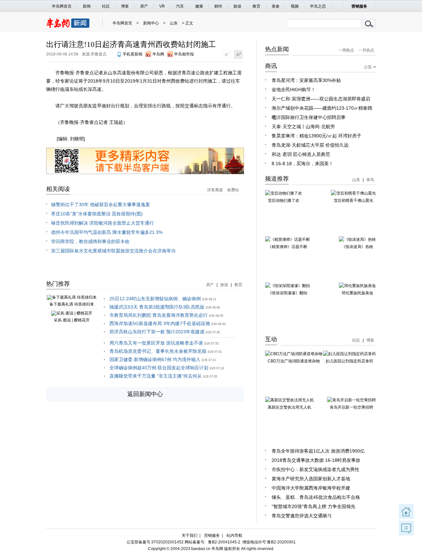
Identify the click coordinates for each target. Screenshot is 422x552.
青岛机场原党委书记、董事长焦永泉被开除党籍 (157, 351)
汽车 (180, 6)
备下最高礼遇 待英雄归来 (71, 304)
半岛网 (158, 54)
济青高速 (215, 190)
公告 (368, 67)
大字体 (238, 54)
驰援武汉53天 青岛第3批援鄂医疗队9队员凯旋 (156, 307)
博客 (125, 6)
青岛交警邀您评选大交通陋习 (302, 515)
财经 (218, 6)
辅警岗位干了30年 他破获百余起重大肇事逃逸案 (100, 204)
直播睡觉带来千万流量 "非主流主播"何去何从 (155, 376)
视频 (295, 6)
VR (162, 6)
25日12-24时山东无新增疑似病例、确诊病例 (155, 298)
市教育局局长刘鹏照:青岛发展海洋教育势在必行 (158, 315)
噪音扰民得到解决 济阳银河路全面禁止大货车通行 (102, 223)
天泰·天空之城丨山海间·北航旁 (303, 126)
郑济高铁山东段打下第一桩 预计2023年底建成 (156, 331)
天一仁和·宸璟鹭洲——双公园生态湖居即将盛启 (321, 98)
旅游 (237, 6)
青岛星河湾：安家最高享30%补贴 (306, 80)
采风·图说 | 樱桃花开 (72, 320)
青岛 (370, 179)
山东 (174, 23)
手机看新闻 (132, 54)
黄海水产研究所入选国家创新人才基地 (311, 478)
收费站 (233, 190)
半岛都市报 (184, 54)
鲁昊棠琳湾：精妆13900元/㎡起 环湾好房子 (316, 135)
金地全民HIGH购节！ (294, 89)
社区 (106, 6)
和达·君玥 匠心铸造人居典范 (301, 154)
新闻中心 (151, 23)
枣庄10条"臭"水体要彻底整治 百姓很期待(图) (97, 213)
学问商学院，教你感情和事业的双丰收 (90, 241)
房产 (144, 6)
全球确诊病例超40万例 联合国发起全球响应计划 (158, 367)
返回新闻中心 (145, 394)
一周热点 (346, 50)
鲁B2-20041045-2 (224, 542)
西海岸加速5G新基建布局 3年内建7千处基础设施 (159, 323)
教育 (256, 6)
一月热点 (366, 50)
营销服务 (359, 6)
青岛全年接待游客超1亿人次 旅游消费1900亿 (318, 451)
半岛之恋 (318, 6)
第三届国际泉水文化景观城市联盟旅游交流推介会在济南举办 (113, 250)
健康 (199, 6)
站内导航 (234, 535)
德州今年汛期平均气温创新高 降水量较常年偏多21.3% (107, 232)
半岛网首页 (62, 6)
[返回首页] (406, 511)
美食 (276, 6)
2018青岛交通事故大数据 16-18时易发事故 (316, 460)
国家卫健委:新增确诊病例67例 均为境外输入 (154, 359)
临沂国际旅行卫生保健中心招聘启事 (309, 117)
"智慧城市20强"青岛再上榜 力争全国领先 (313, 506)
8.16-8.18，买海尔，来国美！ (302, 163)
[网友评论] (406, 528)
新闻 (87, 6)
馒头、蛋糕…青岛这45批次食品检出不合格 (316, 497)
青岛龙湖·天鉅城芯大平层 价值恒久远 (310, 145)
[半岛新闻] (71, 26)
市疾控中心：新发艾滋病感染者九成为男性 (315, 469)
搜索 (369, 23)
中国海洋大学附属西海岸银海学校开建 (311, 488)
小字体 (227, 54)
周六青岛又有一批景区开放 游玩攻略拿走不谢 (156, 343)
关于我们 (189, 535)
